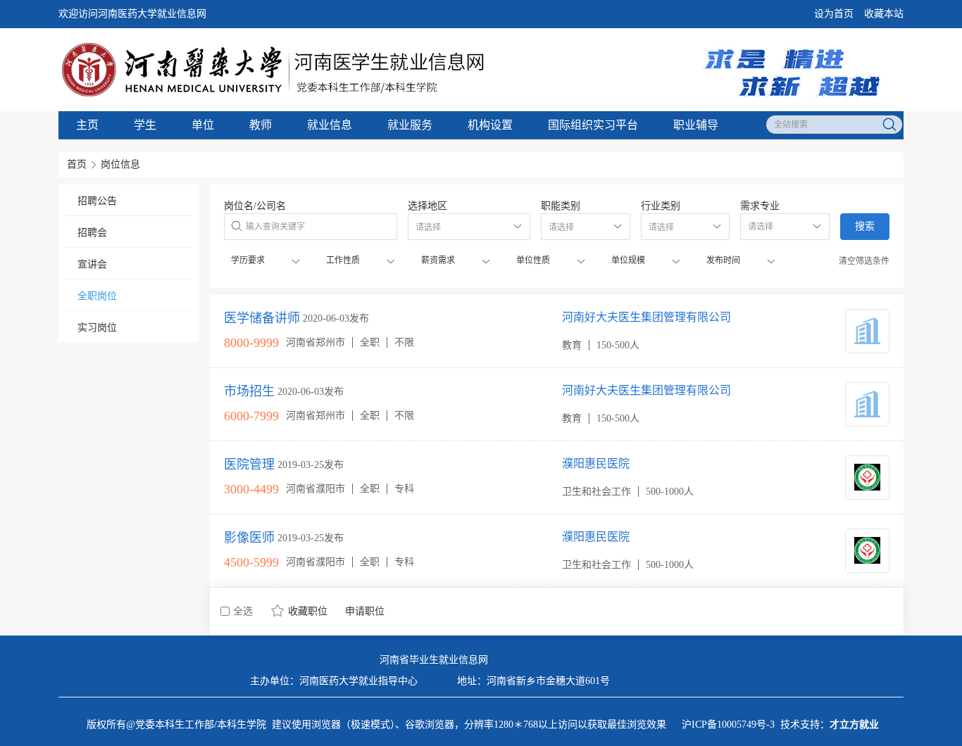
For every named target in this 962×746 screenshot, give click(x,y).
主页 (87, 125)
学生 (145, 125)
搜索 (865, 226)
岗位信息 (120, 164)
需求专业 (760, 206)
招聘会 (92, 232)
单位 (203, 125)
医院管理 (249, 464)
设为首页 (834, 13)
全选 (243, 611)
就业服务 (409, 125)
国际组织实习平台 (593, 125)
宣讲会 (92, 264)
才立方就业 (854, 724)
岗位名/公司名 (255, 206)
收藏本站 (884, 13)
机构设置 (490, 125)
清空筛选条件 (864, 261)
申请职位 (365, 611)
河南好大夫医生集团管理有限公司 (646, 317)
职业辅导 (695, 125)
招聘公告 (97, 201)
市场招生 (249, 391)
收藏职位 (307, 611)
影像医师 (249, 538)
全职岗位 (97, 296)
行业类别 (660, 206)
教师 (260, 125)
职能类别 (560, 206)
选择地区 (427, 206)
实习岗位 (97, 327)
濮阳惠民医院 (596, 463)
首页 (77, 164)
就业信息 (329, 125)
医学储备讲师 (262, 318)
